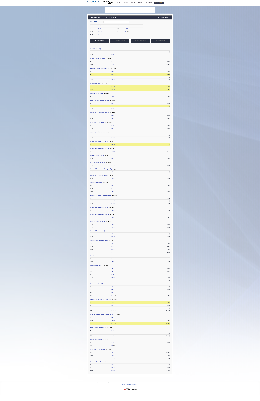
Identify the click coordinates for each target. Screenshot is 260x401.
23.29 (112, 115)
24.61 (112, 268)
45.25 (112, 77)
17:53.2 (100, 34)
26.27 (112, 365)
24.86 (112, 103)
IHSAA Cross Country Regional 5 (99, 141)
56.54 (112, 333)
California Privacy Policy (106, 381)
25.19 (112, 243)
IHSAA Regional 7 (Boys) (97, 49)
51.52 (112, 125)
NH (112, 345)
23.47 (112, 96)
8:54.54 (113, 172)
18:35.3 (113, 210)
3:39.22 (113, 249)
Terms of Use (115, 381)
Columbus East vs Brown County (99, 175)
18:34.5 (113, 217)
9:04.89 (113, 191)
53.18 (112, 185)
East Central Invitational (96, 93)
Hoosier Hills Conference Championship (101, 169)
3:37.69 (113, 128)
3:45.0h (113, 320)
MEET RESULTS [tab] (99, 41)
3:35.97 (113, 64)
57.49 (112, 308)
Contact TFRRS (133, 381)
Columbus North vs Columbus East (99, 100)
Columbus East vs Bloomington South (100, 362)
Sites (120, 381)
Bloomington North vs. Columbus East (100, 299)
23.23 (112, 71)
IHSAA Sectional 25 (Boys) (97, 58)
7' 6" (112, 358)
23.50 (112, 135)
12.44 (112, 287)
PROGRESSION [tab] (160, 41)
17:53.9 (113, 151)
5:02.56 (100, 31)
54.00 (112, 234)
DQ (112, 188)
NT (112, 317)
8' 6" (126, 31)
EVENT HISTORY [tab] (120, 41)
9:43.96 (113, 370)
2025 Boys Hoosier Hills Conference (100, 68)
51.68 (112, 52)
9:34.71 (113, 355)
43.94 (112, 158)
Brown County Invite (95, 83)
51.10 (112, 61)
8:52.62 (113, 80)
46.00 (112, 224)
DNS (112, 54)
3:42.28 (113, 138)
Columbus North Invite (96, 132)
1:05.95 (113, 367)
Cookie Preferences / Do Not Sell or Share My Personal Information (151, 381)
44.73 (112, 261)
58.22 (112, 352)
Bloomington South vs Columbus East (100, 195)
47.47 (112, 246)
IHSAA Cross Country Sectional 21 (99, 148)
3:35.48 (113, 277)
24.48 (112, 289)
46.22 (112, 118)
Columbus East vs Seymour (97, 349)
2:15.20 (126, 29)
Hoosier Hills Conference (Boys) (99, 231)
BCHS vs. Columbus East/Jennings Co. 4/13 (102, 314)
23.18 (126, 26)
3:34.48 (113, 227)
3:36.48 (113, 236)
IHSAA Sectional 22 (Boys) (97, 162)
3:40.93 (113, 165)
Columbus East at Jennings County (99, 112)
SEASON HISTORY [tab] (140, 41)
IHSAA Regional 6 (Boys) (97, 155)
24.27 (112, 271)
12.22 (99, 26)
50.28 (99, 29)
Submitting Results (125, 381)
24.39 (112, 305)
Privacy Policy (98, 381)
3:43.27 (113, 201)
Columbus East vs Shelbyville (98, 122)
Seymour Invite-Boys (95, 265)
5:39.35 (113, 178)
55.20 (112, 342)
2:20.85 (113, 198)
